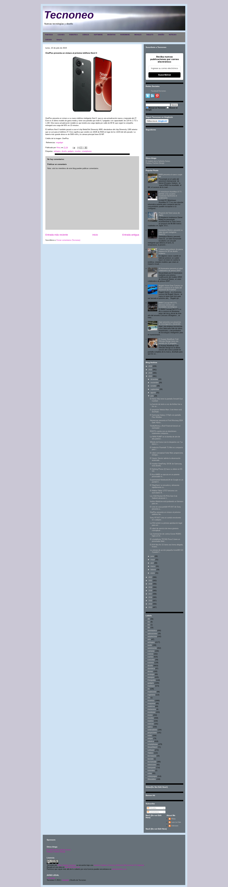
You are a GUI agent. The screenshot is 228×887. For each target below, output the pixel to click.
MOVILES (137, 35)
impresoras (152, 692)
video (150, 773)
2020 (150, 584)
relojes (150, 738)
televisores (152, 765)
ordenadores (152, 730)
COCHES (61, 35)
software (151, 750)
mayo (153, 560)
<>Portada (51, 878)
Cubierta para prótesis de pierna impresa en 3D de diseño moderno (171, 251)
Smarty (59, 40)
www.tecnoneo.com (72, 867)
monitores (151, 712)
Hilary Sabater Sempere (67, 865)
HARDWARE (125, 35)
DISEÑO (161, 35)
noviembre (154, 383)
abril (152, 563)
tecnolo (150, 759)
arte (149, 639)
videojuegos (152, 776)
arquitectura (152, 636)
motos (150, 715)
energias (151, 677)
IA (148, 689)
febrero (153, 570)
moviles (78, 151)
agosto (153, 393)
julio (152, 396)
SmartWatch (152, 747)
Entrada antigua (130, 234)
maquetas (151, 703)
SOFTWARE (98, 35)
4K (149, 619)
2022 (150, 577)
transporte (151, 768)
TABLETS (149, 35)
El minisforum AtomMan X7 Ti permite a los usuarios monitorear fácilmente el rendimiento (170, 195)
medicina (151, 706)
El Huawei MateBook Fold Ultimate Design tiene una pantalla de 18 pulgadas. (168, 341)
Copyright (65, 880)
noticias (151, 724)
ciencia (150, 654)
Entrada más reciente (56, 234)
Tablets (150, 753)
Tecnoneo (69, 15)
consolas (151, 660)
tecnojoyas (152, 756)
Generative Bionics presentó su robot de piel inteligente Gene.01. (171, 232)
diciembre (154, 379)
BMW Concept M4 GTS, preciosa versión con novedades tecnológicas (168, 305)
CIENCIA (85, 35)
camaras (151, 651)
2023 (150, 376)
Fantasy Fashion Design (155, 163)
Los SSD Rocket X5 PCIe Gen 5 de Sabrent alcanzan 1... (163, 497)
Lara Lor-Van (176, 822)
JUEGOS (48, 40)
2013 (150, 607)
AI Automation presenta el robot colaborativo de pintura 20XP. (171, 269)
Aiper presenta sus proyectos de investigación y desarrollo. (170, 323)
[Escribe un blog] (81, 147)
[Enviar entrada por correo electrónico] (74, 148)
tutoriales (151, 770)
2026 (150, 366)
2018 (150, 591)
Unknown (174, 826)
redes (150, 736)
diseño (64, 151)
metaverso (152, 709)
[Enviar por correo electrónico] (78, 147)
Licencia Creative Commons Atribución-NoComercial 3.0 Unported (119, 865)
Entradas (152, 808)
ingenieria (151, 695)
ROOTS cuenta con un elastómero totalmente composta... (163, 432)
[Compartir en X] (83, 147)
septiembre (155, 389)
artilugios (57, 151)
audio (150, 645)
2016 (150, 597)
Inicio (95, 234)
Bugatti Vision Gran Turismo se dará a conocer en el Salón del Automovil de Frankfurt (171, 288)
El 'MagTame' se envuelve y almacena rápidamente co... (164, 486)
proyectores (152, 733)
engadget (59, 143)
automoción (152, 648)
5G (149, 622)
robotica (151, 741)
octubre (153, 386)
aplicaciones (152, 634)
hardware (151, 686)
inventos (151, 701)
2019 (150, 587)
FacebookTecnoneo (158, 91)
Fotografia (151, 680)
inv (149, 698)
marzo (153, 566)
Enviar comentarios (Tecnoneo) (68, 240)
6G (149, 625)
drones (150, 671)
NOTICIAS (172, 35)
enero (153, 573)
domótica (151, 669)
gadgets (71, 151)
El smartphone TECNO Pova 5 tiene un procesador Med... (165, 540)
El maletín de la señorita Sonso (59, 850)
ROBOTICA (73, 35)
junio (152, 556)
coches (150, 657)
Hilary (173, 819)
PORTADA (49, 35)
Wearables (152, 779)
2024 (150, 373)
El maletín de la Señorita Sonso (158, 161)
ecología (151, 674)
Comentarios (154, 812)
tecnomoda (152, 762)
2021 (150, 581)
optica (150, 727)
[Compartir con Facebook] (86, 147)
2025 (150, 370)
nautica (150, 721)
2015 (150, 601)
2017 (150, 594)
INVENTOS (111, 35)
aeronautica (152, 631)
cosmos (151, 663)
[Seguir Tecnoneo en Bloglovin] (157, 122)
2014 (150, 604)
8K (149, 628)
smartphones (87, 151)
